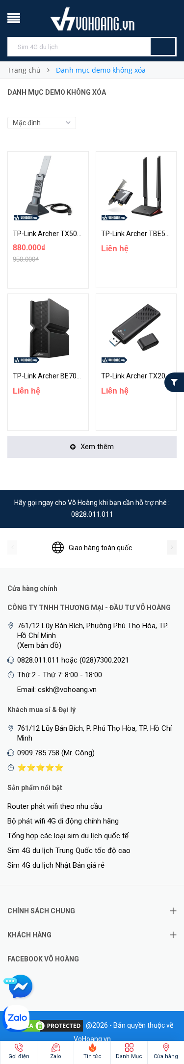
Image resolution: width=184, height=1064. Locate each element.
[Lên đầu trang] (157, 1005)
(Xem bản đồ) (39, 645)
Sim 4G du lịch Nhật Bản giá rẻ (56, 865)
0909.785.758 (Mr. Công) (56, 752)
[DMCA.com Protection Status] (47, 1025)
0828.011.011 (92, 514)
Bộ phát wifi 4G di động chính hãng (63, 821)
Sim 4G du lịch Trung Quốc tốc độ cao (69, 850)
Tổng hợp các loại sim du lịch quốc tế (68, 835)
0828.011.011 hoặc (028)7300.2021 (73, 660)
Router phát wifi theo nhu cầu (54, 806)
